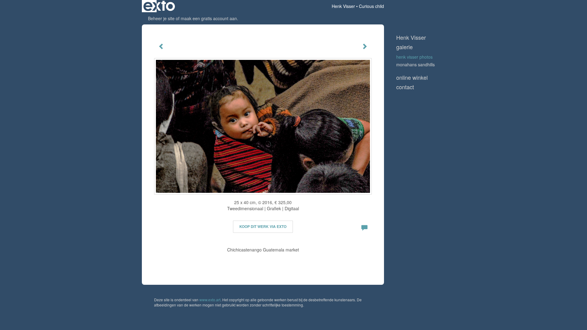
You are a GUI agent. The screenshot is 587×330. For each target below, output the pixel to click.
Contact (405, 87)
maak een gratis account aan (209, 18)
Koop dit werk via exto (262, 226)
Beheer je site (161, 18)
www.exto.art (209, 299)
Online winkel (412, 77)
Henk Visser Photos (414, 57)
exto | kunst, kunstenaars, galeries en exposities (159, 6)
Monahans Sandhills (415, 64)
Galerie (404, 47)
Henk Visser (343, 6)
